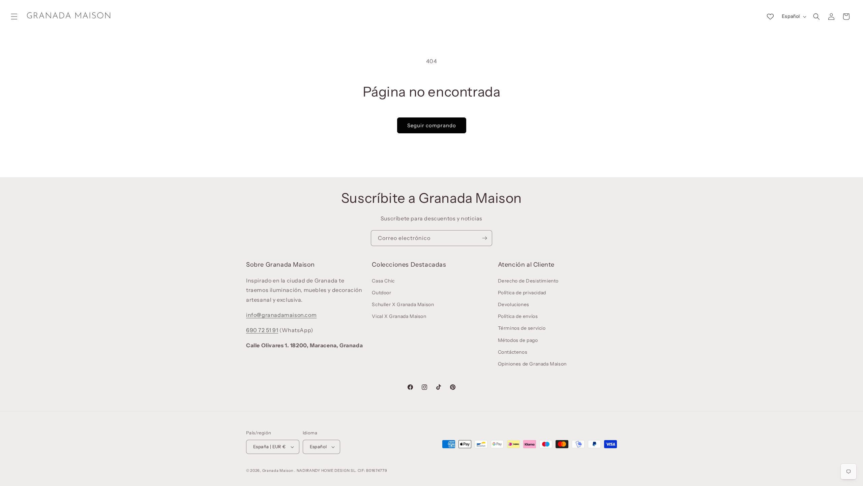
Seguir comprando (431, 125)
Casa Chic (383, 281)
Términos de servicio (522, 328)
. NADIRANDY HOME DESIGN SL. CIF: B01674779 (340, 470)
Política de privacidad (522, 293)
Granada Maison (278, 470)
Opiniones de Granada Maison (532, 364)
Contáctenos (513, 352)
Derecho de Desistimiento (528, 281)
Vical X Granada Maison (399, 316)
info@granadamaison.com (281, 315)
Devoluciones (513, 304)
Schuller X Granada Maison (403, 304)
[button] (14, 16)
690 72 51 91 (262, 330)
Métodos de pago (518, 340)
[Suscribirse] (484, 238)
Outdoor (381, 293)
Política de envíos (518, 316)
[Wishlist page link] (770, 16)
